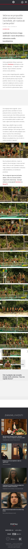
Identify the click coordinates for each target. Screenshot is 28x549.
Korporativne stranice (14, 547)
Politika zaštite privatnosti (14, 544)
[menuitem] (22, 2)
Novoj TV (5, 184)
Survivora (10, 64)
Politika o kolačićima (14, 546)
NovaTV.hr (14, 2)
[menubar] (22, 2)
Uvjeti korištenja (17, 543)
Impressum (8, 543)
